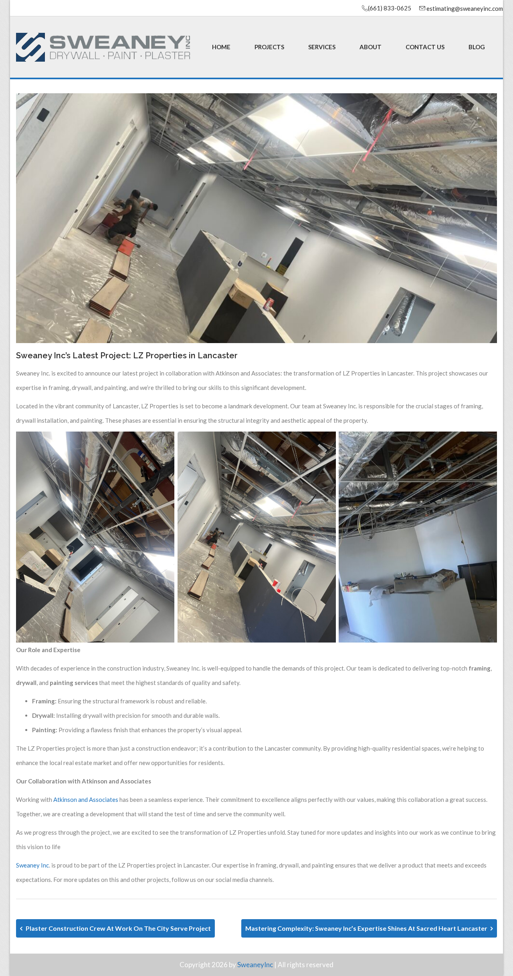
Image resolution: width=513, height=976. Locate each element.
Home (221, 46)
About (371, 46)
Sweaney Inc (32, 865)
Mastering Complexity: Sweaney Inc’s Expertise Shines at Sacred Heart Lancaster (367, 928)
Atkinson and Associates (85, 799)
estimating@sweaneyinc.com (464, 8)
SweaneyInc (255, 964)
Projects (269, 46)
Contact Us (425, 46)
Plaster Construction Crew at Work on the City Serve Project (117, 928)
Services (321, 46)
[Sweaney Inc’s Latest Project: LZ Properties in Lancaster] (256, 217)
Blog (477, 46)
